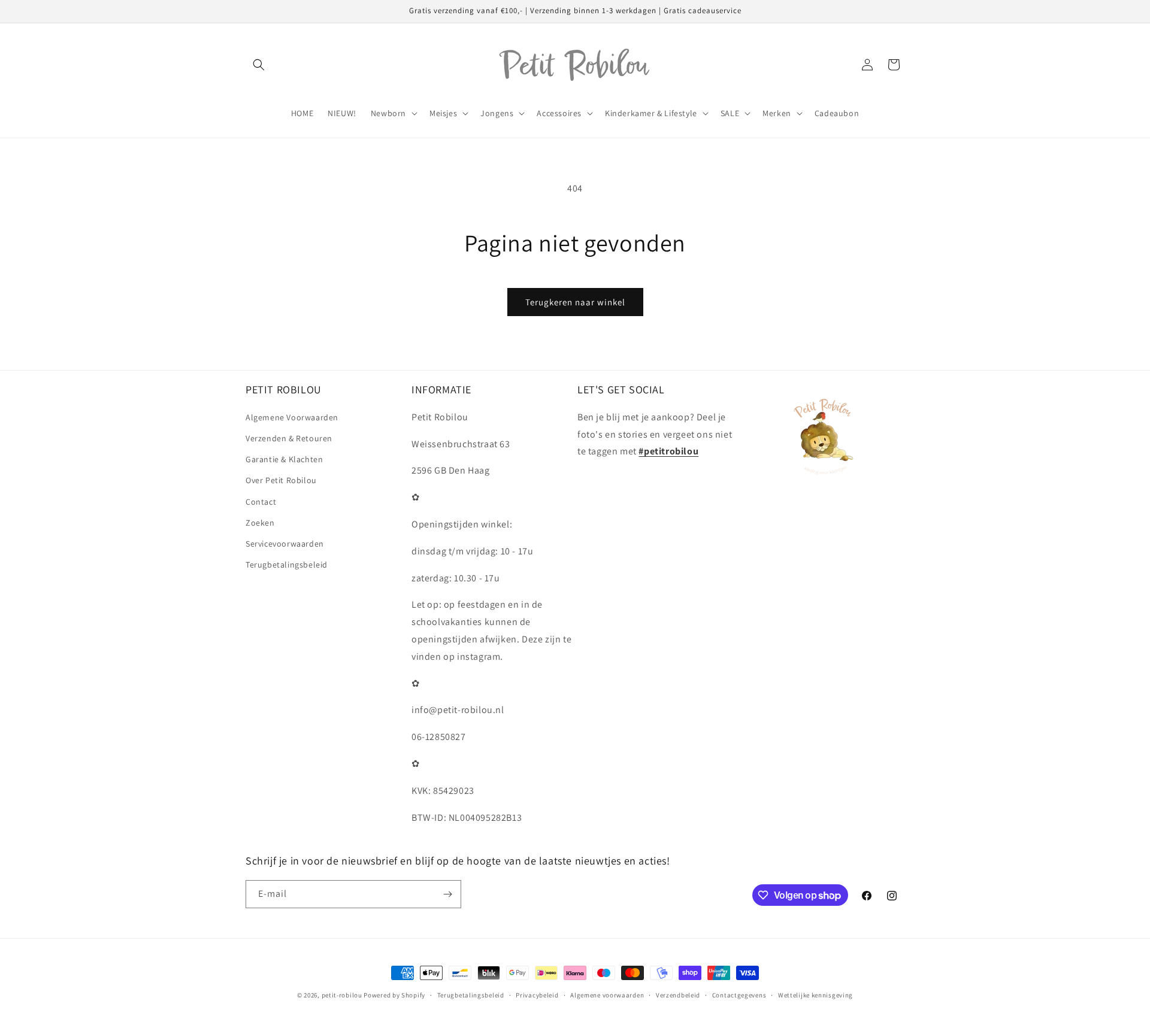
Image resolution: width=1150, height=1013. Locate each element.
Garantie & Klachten (284, 459)
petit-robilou (342, 995)
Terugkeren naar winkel (575, 302)
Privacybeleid (537, 995)
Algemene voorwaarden (607, 995)
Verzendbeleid (678, 995)
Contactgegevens (739, 995)
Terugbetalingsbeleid (287, 564)
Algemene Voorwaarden (292, 417)
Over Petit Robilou (281, 480)
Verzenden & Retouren (289, 438)
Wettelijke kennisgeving (815, 995)
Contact (261, 501)
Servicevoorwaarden (285, 543)
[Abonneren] (447, 894)
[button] (259, 64)
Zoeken (260, 522)
